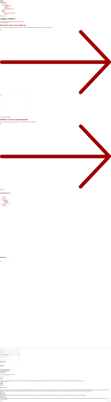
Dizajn (3, 10)
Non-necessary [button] (2, 396)
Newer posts (2, 189)
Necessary (3, 393)
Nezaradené (4, 205)
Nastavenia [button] (2, 381)
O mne (3, 11)
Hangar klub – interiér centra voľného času (13, 25)
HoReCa (7, 22)
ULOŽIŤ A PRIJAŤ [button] (4, 399)
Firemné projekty (5, 4)
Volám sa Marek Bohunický (10, 12)
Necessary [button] (2, 391)
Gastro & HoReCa (8, 5)
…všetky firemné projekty (9, 8)
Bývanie (3, 9)
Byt (5, 197)
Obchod (6, 6)
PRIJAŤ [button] (6, 381)
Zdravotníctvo (7, 7)
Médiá (3, 204)
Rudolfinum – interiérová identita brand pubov (14, 119)
